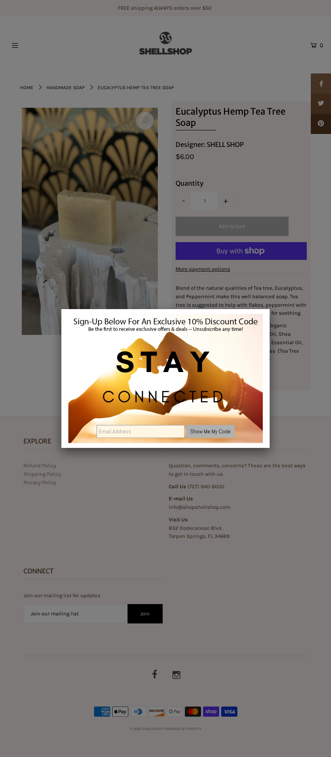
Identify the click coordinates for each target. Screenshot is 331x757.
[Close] (269, 309)
